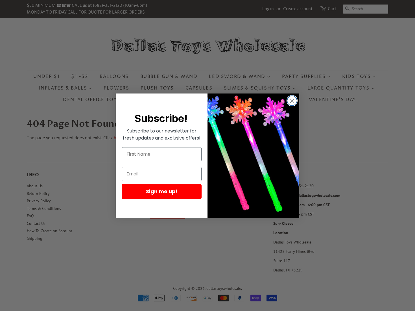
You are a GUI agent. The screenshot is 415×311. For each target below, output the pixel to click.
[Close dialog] (292, 101)
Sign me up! (162, 191)
